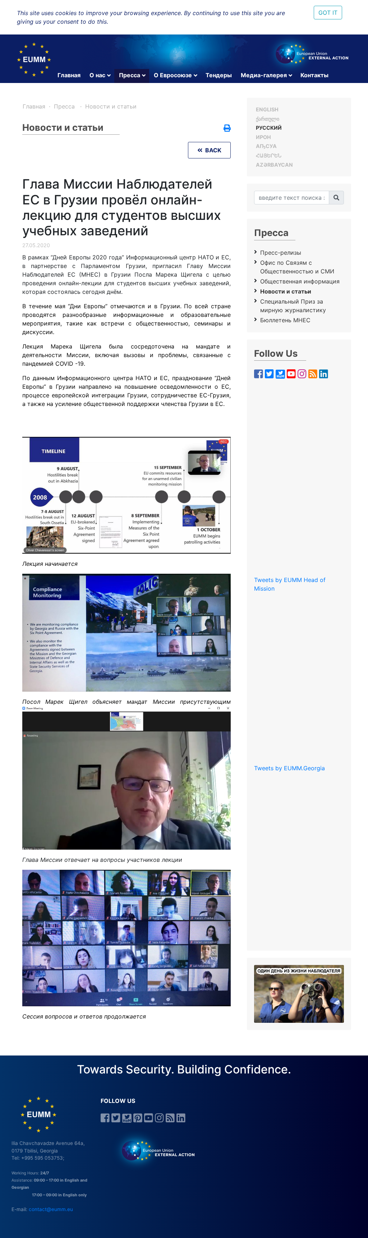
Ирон (263, 137)
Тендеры (219, 75)
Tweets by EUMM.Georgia (289, 768)
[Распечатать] (227, 128)
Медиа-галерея (264, 75)
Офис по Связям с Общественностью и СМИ (297, 267)
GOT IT (327, 12)
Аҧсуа (266, 146)
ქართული (267, 119)
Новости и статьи (111, 106)
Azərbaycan (274, 165)
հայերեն (268, 155)
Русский (269, 128)
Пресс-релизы (280, 252)
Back (211, 150)
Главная (69, 75)
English (267, 109)
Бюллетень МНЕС (285, 320)
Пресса (129, 75)
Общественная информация (300, 281)
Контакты (314, 75)
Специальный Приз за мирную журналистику (293, 306)
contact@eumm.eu (51, 1209)
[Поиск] (336, 197)
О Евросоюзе (173, 75)
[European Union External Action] (154, 1150)
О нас (97, 75)
